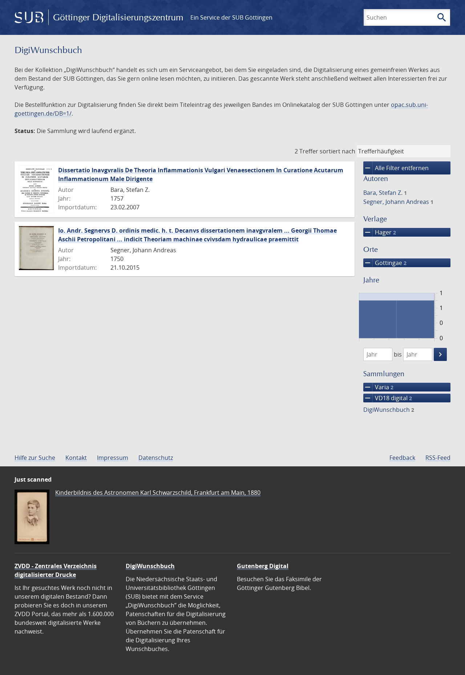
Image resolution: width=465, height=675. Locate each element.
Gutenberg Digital (262, 566)
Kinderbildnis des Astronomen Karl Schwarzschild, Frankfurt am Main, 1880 (157, 493)
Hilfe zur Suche (35, 458)
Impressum (112, 458)
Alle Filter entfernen (396, 168)
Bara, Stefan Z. (385, 193)
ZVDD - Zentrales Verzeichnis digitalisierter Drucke (56, 570)
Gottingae (385, 262)
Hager (379, 232)
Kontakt (76, 458)
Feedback (402, 458)
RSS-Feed (437, 458)
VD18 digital (387, 398)
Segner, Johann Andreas (398, 202)
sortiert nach (337, 151)
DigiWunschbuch (388, 410)
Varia (378, 387)
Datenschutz (155, 458)
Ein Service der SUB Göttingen (231, 17)
